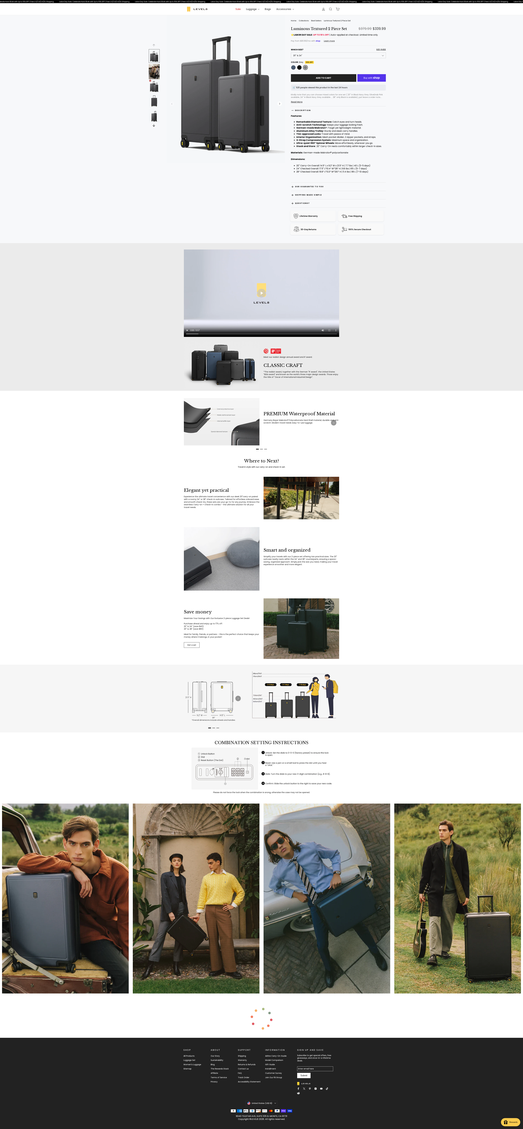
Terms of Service (219, 1077)
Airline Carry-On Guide (276, 1056)
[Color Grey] (305, 67)
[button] (226, 104)
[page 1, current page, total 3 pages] (257, 449)
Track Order (243, 1077)
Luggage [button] (251, 9)
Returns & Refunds (247, 1064)
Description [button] (303, 110)
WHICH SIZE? (338, 49)
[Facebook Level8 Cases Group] (299, 1089)
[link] (261, 1)
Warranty (242, 1060)
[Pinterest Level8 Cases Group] (311, 1089)
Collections (304, 20)
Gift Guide (270, 1064)
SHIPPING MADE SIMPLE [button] (308, 195)
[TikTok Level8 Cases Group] (328, 1089)
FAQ (240, 1073)
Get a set (191, 645)
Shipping (242, 1056)
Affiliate (214, 1073)
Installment (270, 1068)
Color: (302, 62)
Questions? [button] (302, 203)
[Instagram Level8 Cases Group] (316, 1089)
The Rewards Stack (220, 1068)
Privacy (214, 1081)
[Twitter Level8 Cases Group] (305, 1089)
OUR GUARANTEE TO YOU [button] (309, 186)
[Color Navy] (293, 67)
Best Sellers (316, 20)
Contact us (243, 1068)
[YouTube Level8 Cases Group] (322, 1089)
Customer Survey (273, 1073)
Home (293, 20)
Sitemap (187, 1068)
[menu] (252, 9)
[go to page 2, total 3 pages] (261, 449)
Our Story (215, 1056)
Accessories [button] (284, 9)
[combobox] (338, 55)
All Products (188, 1056)
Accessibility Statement (249, 1081)
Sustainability (217, 1060)
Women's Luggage (192, 1064)
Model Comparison (274, 1060)
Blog (213, 1064)
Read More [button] (296, 101)
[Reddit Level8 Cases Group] (299, 1093)
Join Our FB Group (273, 1077)
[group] (338, 96)
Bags (268, 9)
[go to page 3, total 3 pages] (265, 449)
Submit (303, 1075)
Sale (238, 9)
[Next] (333, 423)
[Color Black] (299, 67)
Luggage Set (189, 1060)
